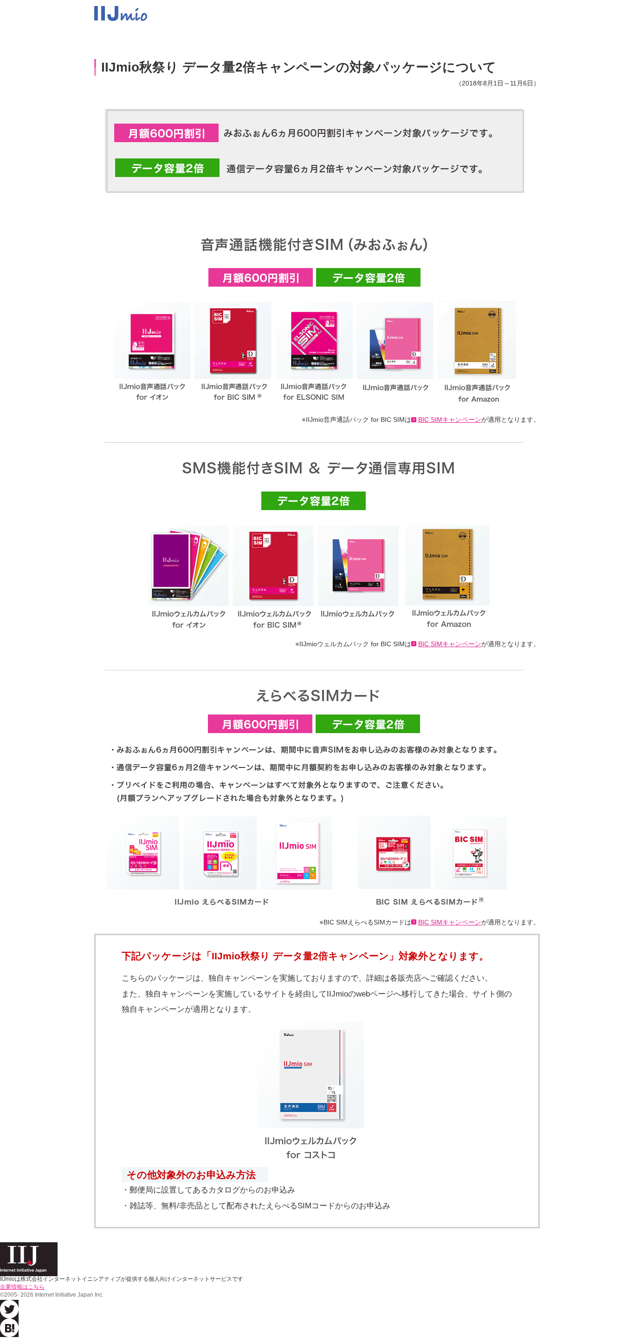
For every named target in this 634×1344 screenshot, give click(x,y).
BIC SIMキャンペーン (449, 419)
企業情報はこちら (22, 1287)
